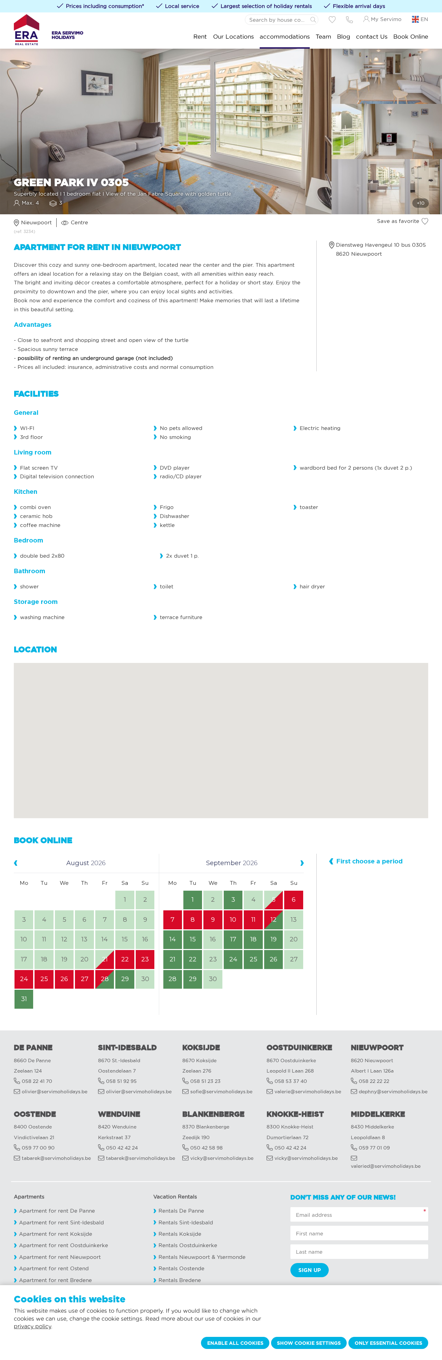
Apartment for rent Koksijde (55, 1234)
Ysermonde (231, 1257)
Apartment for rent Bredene (55, 1280)
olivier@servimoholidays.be (54, 1091)
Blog (343, 36)
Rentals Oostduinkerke (187, 1245)
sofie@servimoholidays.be (221, 1091)
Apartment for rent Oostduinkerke (63, 1245)
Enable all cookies (235, 1343)
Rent (200, 36)
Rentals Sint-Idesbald (185, 1222)
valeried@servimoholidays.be (386, 1166)
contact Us (371, 36)
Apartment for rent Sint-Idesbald (61, 1222)
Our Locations (233, 36)
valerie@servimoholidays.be (308, 1091)
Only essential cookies (388, 1343)
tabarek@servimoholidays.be (56, 1158)
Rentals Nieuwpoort (184, 1257)
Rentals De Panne (181, 1211)
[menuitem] (200, 36)
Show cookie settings (309, 1343)
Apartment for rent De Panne (57, 1211)
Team (323, 36)
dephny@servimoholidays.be (393, 1091)
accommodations (285, 36)
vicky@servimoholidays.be (221, 1158)
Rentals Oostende (181, 1268)
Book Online (410, 36)
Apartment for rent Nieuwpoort (60, 1257)
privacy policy (32, 1326)
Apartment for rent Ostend (54, 1268)
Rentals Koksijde (179, 1234)
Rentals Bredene (179, 1280)
